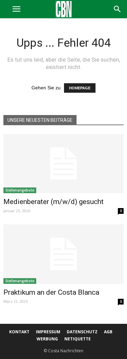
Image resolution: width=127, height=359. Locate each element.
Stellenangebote (19, 190)
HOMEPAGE (79, 88)
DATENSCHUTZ (82, 332)
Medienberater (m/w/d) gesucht (53, 202)
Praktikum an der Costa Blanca (51, 292)
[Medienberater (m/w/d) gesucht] (63, 163)
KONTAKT (19, 332)
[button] (117, 9)
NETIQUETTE (77, 339)
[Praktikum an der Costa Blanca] (63, 254)
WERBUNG (47, 339)
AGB (108, 332)
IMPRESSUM (48, 332)
